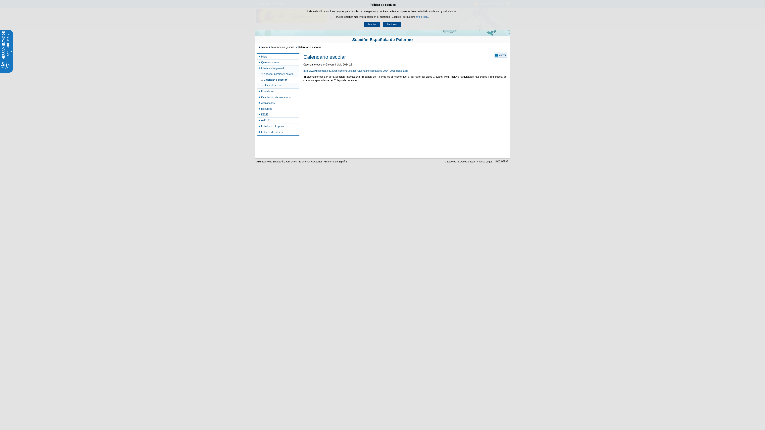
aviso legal (422, 16)
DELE (264, 114)
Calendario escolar (275, 79)
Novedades (267, 91)
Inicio (264, 47)
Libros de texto (272, 85)
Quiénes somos (270, 62)
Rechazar (392, 24)
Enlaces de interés (272, 132)
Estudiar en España (272, 126)
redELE (265, 120)
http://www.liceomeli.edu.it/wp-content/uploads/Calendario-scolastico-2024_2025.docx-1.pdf (355, 70)
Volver (502, 55)
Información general (282, 47)
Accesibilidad (467, 161)
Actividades (268, 103)
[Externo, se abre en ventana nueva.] (501, 162)
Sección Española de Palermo (382, 39)
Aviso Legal (485, 161)
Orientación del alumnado (275, 97)
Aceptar (372, 24)
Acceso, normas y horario (278, 73)
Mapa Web (450, 161)
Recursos (266, 108)
